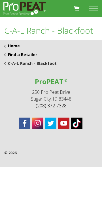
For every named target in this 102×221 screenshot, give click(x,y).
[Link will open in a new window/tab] (24, 123)
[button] (76, 8)
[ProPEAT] (24, 8)
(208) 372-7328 (51, 106)
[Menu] (93, 8)
